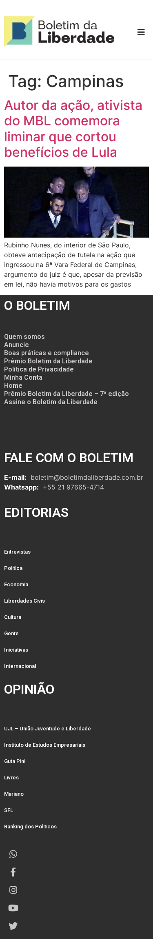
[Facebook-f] (13, 872)
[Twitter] (13, 926)
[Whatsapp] (13, 854)
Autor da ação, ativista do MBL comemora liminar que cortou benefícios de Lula (73, 128)
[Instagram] (13, 890)
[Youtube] (13, 908)
